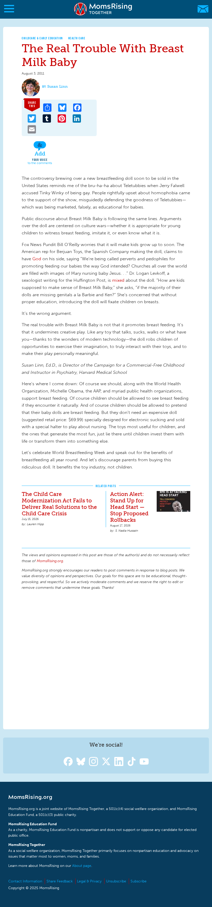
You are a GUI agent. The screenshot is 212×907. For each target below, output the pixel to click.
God (37, 258)
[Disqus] (106, 659)
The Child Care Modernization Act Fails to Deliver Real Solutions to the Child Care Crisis (59, 504)
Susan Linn (57, 86)
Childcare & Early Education (42, 38)
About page (81, 866)
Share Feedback (60, 881)
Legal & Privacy (89, 881)
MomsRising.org (103, 9)
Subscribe (139, 881)
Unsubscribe (116, 881)
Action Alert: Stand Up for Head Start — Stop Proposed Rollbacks (129, 507)
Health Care (77, 38)
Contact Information (25, 881)
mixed (119, 280)
